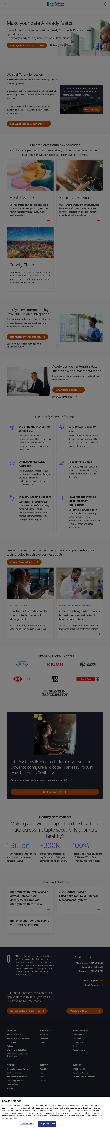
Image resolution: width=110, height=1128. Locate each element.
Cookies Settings (27, 1124)
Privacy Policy (11, 1118)
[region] (55, 1112)
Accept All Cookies (47, 1124)
